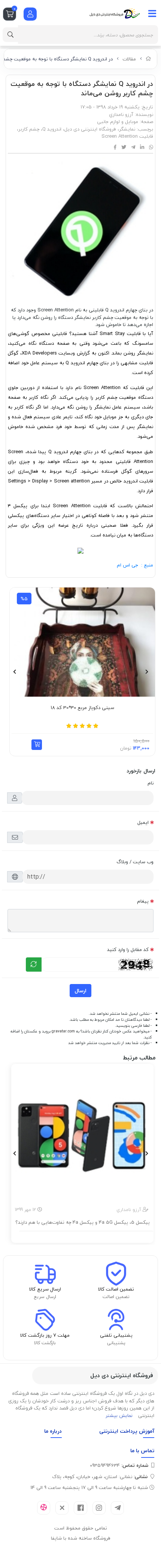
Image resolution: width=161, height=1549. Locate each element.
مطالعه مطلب (86, 1236)
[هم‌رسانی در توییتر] (123, 147)
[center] (10, 34)
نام (151, 783)
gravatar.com (63, 1031)
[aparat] (43, 1507)
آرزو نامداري (121, 114)
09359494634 (119, 1465)
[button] (25, 744)
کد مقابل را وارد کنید (128, 949)
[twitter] (62, 1507)
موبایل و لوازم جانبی (117, 121)
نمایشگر (127, 129)
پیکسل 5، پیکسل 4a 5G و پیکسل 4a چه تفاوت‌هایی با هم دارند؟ (82, 1222)
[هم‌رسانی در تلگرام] (133, 147)
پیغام (143, 901)
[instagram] (99, 1507)
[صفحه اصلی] (148, 59)
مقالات (129, 59)
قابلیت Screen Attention (127, 136)
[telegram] (117, 1507)
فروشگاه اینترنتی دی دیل (90, 129)
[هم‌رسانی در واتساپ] (151, 147)
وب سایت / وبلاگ (135, 862)
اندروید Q (51, 129)
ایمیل (143, 822)
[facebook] (80, 1507)
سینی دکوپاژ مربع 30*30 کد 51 (71, 708)
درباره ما (53, 1431)
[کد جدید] (34, 964)
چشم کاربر (28, 129)
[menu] (152, 13)
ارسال (80, 990)
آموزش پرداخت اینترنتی (126, 1431)
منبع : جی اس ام (135, 565)
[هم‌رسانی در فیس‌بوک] (115, 147)
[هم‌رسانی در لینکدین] (142, 147)
